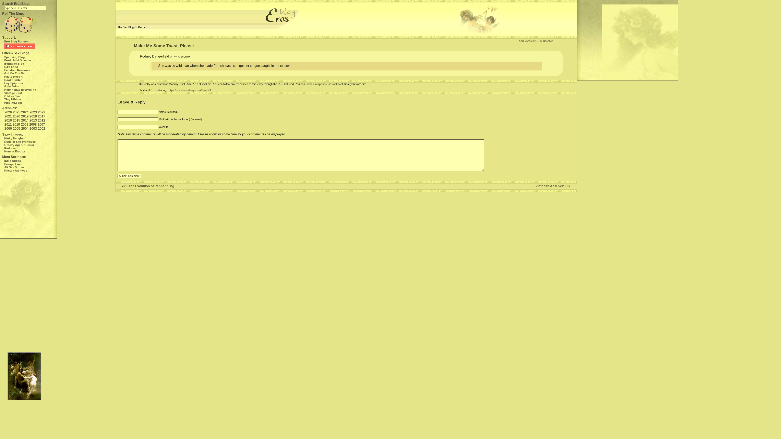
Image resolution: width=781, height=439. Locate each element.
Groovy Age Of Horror (19, 145)
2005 (16, 128)
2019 (24, 116)
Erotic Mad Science (17, 60)
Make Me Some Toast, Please (164, 45)
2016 (8, 120)
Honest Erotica (14, 151)
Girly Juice (11, 86)
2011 (8, 124)
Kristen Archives (15, 170)
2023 (33, 112)
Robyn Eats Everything (20, 89)
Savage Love (13, 164)
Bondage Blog (14, 63)
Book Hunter (13, 79)
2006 (8, 128)
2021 (8, 116)
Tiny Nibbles (13, 99)
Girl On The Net (15, 73)
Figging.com (13, 102)
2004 (24, 128)
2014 (24, 120)
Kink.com (10, 148)
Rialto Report (13, 76)
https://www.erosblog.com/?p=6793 (190, 90)
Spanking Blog (14, 57)
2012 (41, 120)
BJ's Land (11, 66)
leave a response (316, 84)
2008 (33, 124)
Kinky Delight (13, 138)
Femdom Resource (17, 70)
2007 (41, 124)
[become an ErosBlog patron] (29, 46)
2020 (16, 116)
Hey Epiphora (13, 83)
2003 (33, 128)
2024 (24, 112)
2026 (8, 112)
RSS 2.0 (283, 84)
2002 (41, 128)
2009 (24, 124)
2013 (33, 120)
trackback (338, 84)
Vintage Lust (13, 93)
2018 (33, 116)
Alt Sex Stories (14, 167)
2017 (41, 116)
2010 (16, 124)
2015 (16, 120)
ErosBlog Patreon (16, 41)
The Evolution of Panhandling (151, 186)
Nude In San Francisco (20, 141)
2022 (41, 112)
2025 (16, 112)
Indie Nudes (12, 160)
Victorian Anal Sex (550, 186)
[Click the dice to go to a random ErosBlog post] (28, 25)
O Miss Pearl (13, 96)
